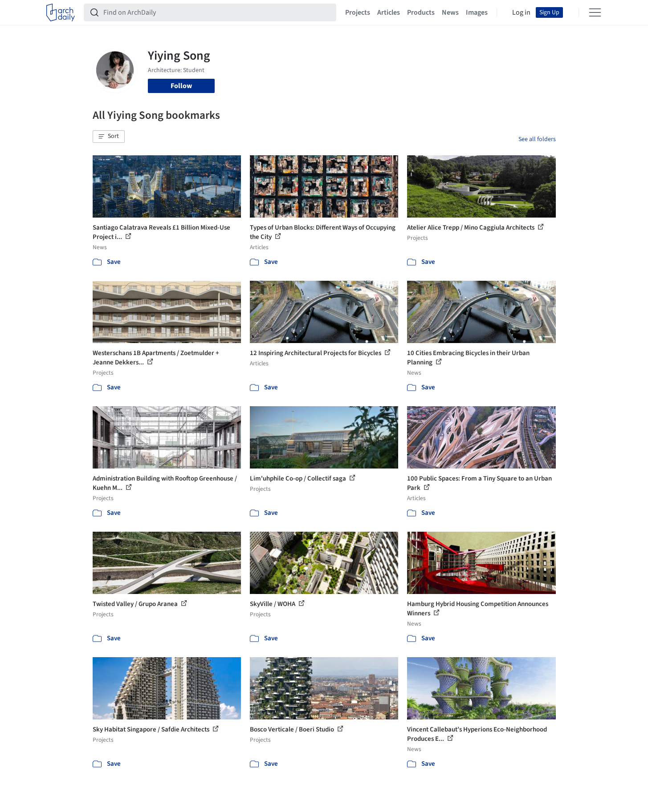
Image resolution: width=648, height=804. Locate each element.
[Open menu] (595, 12)
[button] (109, 136)
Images (477, 12)
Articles (388, 12)
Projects (357, 12)
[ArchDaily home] (60, 12)
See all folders (537, 139)
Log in (521, 12)
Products (421, 12)
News (450, 12)
